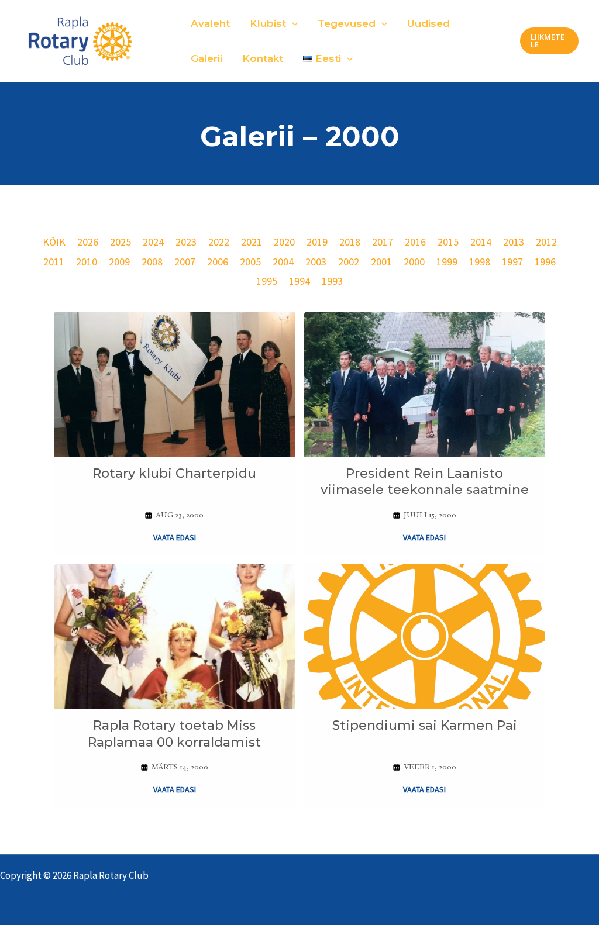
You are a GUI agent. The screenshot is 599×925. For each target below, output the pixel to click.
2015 (448, 241)
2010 (86, 261)
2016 (415, 241)
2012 (546, 241)
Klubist (268, 23)
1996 (545, 261)
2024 (153, 241)
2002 (348, 261)
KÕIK (54, 241)
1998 (479, 261)
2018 (349, 241)
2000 (414, 261)
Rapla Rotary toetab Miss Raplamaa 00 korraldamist (174, 733)
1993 (332, 281)
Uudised (428, 23)
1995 (266, 281)
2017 (382, 241)
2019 (317, 241)
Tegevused (347, 23)
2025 (120, 241)
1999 (446, 261)
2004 (283, 261)
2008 (152, 261)
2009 (119, 261)
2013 (513, 241)
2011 (53, 261)
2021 (251, 241)
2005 (250, 261)
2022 (218, 241)
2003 (315, 261)
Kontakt (262, 58)
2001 (381, 261)
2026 (87, 241)
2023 (186, 241)
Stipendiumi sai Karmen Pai (424, 725)
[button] (292, 23)
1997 (512, 261)
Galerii (206, 58)
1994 (299, 281)
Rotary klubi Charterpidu (174, 473)
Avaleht (210, 23)
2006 (217, 261)
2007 (184, 261)
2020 (284, 241)
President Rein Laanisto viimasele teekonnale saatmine (425, 481)
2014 (480, 241)
